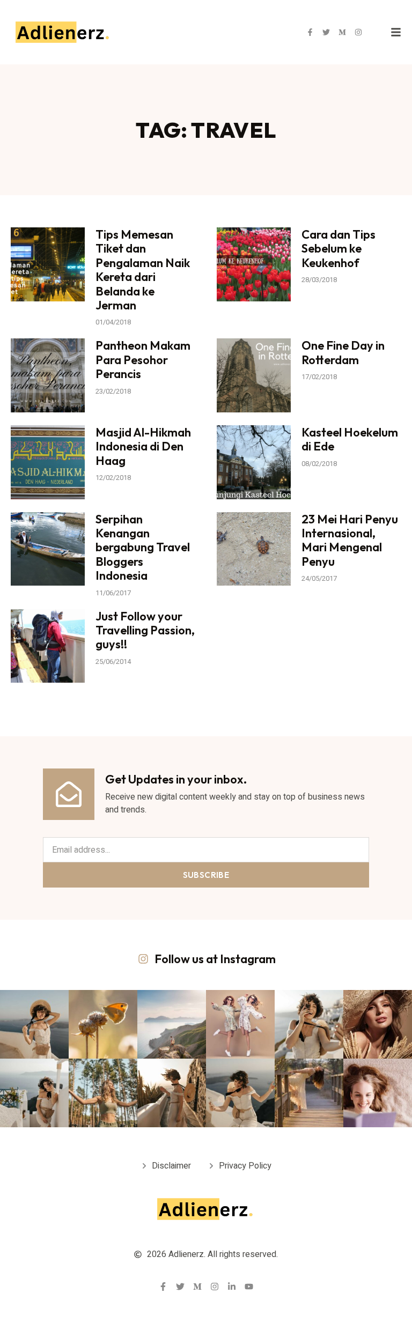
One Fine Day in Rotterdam (343, 352)
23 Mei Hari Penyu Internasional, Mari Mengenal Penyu (349, 540)
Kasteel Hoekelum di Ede (349, 439)
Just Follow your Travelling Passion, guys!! (145, 630)
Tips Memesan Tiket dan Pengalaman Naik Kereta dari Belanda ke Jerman (142, 270)
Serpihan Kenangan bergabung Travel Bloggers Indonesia (142, 547)
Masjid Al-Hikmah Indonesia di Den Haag (143, 446)
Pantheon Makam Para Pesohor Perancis (142, 359)
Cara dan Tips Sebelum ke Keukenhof (338, 248)
